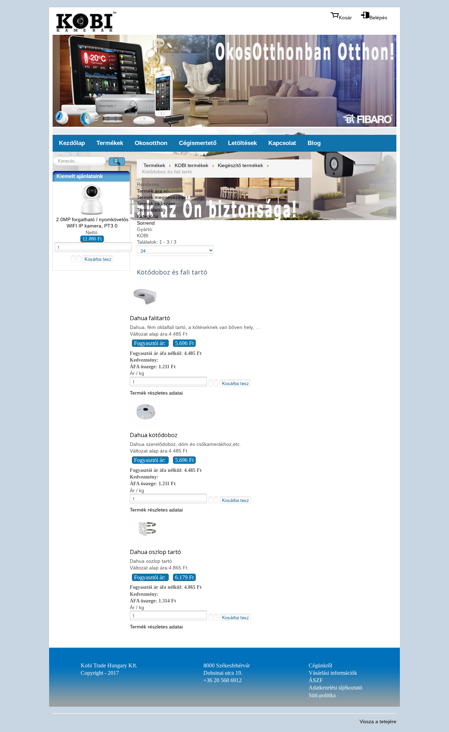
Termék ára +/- (153, 191)
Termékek (109, 143)
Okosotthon (151, 143)
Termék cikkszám (156, 203)
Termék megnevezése (161, 197)
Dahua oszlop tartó (155, 552)
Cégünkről (320, 665)
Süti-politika (322, 695)
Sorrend (146, 223)
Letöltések (242, 143)
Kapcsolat (282, 143)
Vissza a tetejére (378, 721)
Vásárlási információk (333, 673)
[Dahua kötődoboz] (145, 426)
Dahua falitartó (150, 318)
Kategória (147, 216)
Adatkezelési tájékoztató (335, 687)
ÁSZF (316, 680)
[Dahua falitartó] (145, 308)
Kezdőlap (72, 143)
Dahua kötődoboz (153, 435)
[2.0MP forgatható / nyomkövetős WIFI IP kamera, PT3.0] (92, 213)
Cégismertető (197, 143)
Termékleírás (151, 210)
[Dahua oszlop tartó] (145, 543)
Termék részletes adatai (156, 393)
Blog (314, 143)
